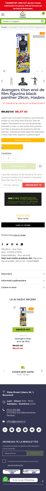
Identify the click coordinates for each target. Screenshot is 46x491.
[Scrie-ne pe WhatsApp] (5, 479)
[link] (23, 371)
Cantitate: (6, 153)
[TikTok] (25, 429)
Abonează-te (33, 185)
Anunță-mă (23, 329)
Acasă (4, 27)
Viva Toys (16, 249)
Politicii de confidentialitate (15, 465)
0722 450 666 (13, 410)
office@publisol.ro (16, 421)
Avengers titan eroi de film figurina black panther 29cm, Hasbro (23, 340)
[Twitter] (7, 244)
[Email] (17, 244)
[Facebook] (2, 244)
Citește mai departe (23, 140)
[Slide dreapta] (42, 371)
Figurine (37, 258)
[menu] (2, 14)
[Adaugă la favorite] (40, 166)
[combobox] (20, 21)
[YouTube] (32, 429)
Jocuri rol (20, 261)
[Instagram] (11, 429)
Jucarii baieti (32, 261)
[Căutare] (23, 21)
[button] (37, 71)
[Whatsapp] (22, 244)
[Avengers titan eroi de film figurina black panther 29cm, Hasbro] (23, 316)
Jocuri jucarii (7, 261)
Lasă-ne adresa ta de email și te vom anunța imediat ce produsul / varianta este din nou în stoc (21, 177)
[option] (23, 52)
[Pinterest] (12, 244)
